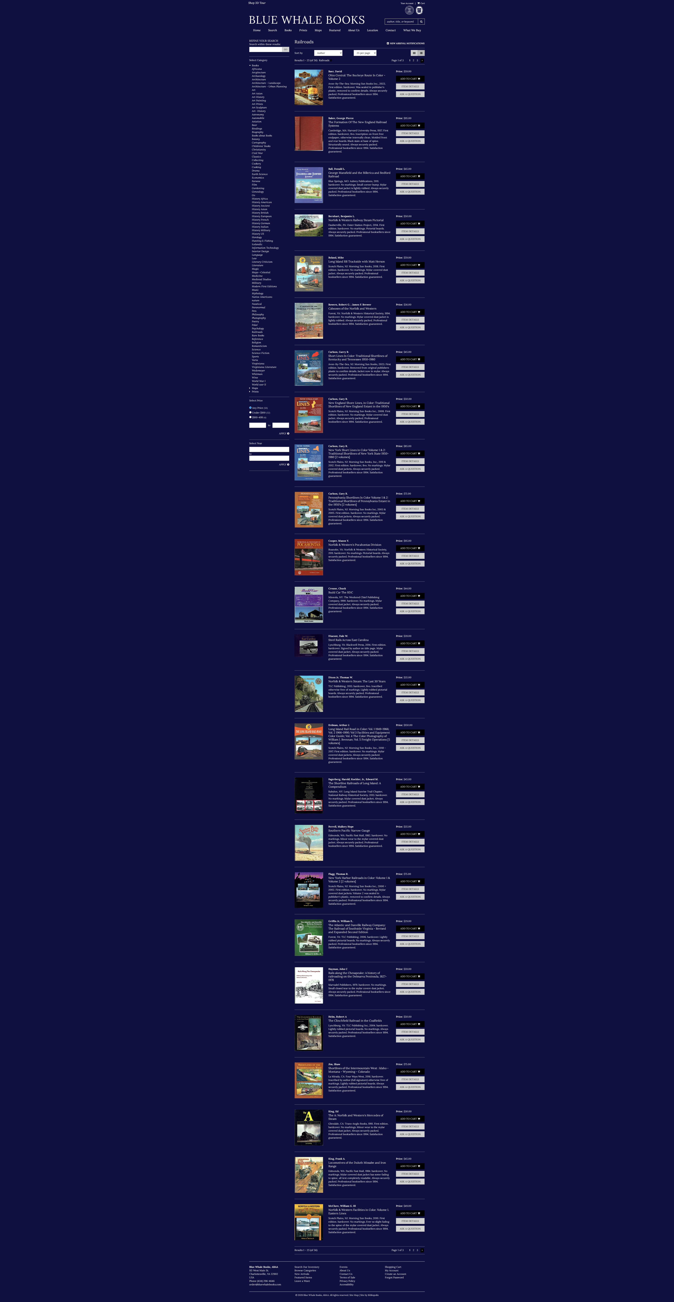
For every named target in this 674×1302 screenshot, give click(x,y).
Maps (318, 30)
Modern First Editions (264, 286)
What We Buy (412, 30)
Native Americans (262, 296)
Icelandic (257, 244)
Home (257, 30)
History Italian (260, 226)
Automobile (258, 118)
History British (260, 212)
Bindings (257, 128)
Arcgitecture (259, 72)
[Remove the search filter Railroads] (331, 60)
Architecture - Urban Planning (269, 86)
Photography (259, 317)
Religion (256, 342)
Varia (255, 360)
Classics (256, 156)
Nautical (257, 303)
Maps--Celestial (261, 272)
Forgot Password (394, 1277)
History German (261, 223)
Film (254, 184)
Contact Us (346, 1274)
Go (285, 49)
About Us (353, 30)
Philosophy (258, 314)
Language (257, 254)
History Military (261, 230)
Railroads (257, 332)
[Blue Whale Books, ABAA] (307, 20)
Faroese (256, 181)
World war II (259, 384)
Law (254, 258)
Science (256, 349)
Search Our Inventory (307, 1267)
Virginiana (258, 363)
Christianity (259, 149)
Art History (258, 97)
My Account (391, 1270)
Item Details (410, 86)
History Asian (259, 209)
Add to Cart (408, 78)
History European (262, 216)
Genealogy (258, 191)
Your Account (407, 3)
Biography (257, 132)
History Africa (260, 198)
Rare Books (258, 335)
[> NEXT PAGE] (422, 61)
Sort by (299, 53)
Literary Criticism (262, 261)
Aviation (257, 121)
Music (255, 289)
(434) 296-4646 (266, 1281)
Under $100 (261, 412)
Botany (256, 139)
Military (256, 282)
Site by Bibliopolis (369, 1295)
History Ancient (261, 205)
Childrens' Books (261, 146)
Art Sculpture (259, 107)
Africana (257, 68)
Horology (257, 237)
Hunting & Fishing (262, 240)
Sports (255, 356)
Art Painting (259, 100)
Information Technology (265, 247)
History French (260, 219)
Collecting (257, 160)
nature (255, 300)
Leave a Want (302, 1281)
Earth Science (260, 174)
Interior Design (260, 251)
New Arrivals (302, 1274)
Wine (255, 377)
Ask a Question (410, 94)
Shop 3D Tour (257, 3)
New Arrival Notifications (407, 43)
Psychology (258, 328)
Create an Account (395, 1274)
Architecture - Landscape (266, 83)
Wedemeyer (258, 370)
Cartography (259, 142)
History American (262, 202)
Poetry (255, 321)
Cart (422, 3)
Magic (255, 268)
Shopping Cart (393, 1267)
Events (343, 1267)
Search (272, 30)
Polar (255, 325)
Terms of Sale (347, 1277)
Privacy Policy (347, 1281)
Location (372, 30)
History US (258, 233)
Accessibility (346, 1284)
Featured (335, 30)
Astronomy (258, 114)
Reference (257, 339)
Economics (258, 177)
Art (253, 90)
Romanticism (259, 346)
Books (288, 30)
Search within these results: (265, 44)
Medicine (257, 275)
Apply (282, 433)
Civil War (257, 153)
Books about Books (262, 135)
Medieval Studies (261, 279)
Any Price (260, 407)
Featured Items (303, 1277)
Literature (257, 265)
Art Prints (257, 104)
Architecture (259, 79)
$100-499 (259, 417)
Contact (391, 30)
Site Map (354, 1295)
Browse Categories (305, 1270)
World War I (259, 381)
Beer (254, 125)
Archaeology (258, 76)
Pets (254, 310)
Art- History (259, 111)
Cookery (256, 163)
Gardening (258, 188)
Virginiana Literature (264, 367)
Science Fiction (260, 353)
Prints (303, 30)
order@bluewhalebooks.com (265, 1284)
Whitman (257, 374)
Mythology (257, 293)
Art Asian (257, 93)
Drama (256, 170)
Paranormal (258, 307)
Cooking (256, 167)
